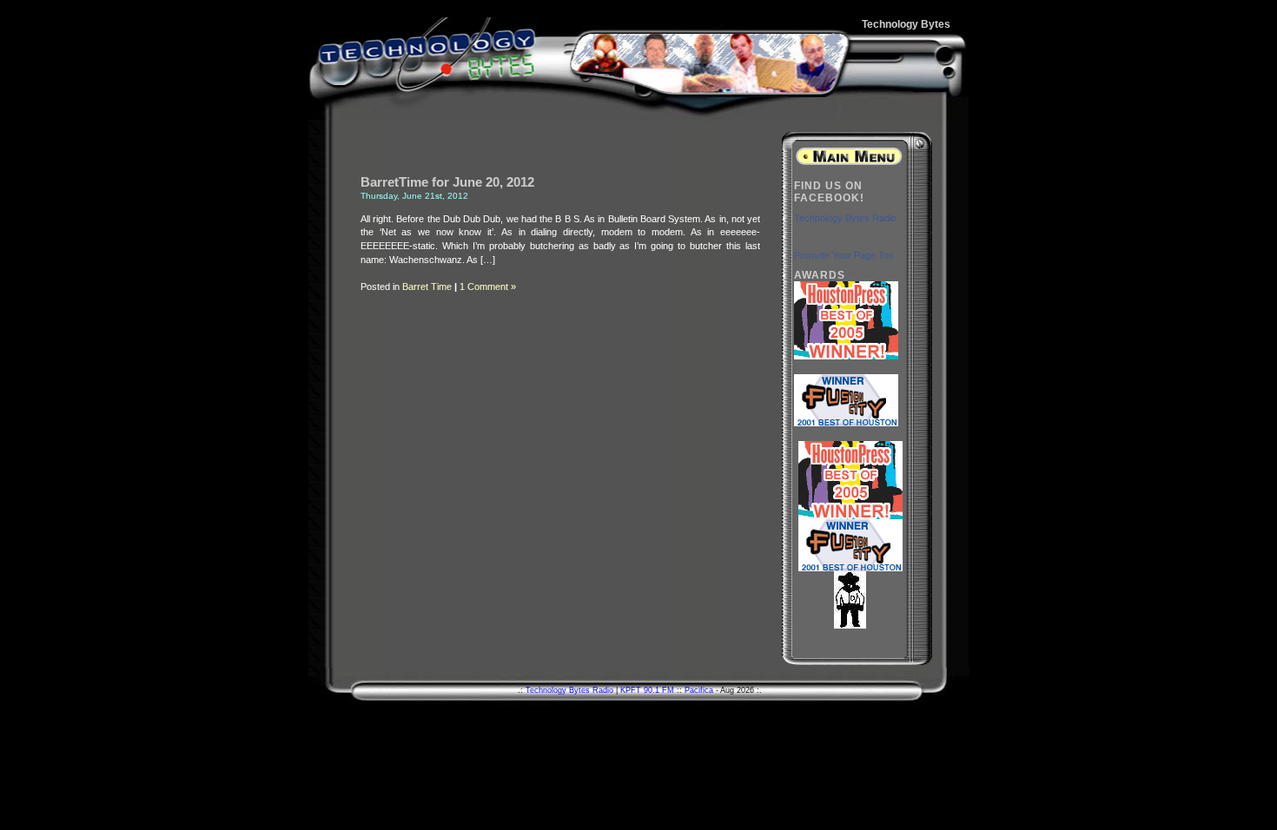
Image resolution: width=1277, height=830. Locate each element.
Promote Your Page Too (844, 255)
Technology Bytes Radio (845, 218)
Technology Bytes (906, 24)
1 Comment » (488, 286)
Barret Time (427, 286)
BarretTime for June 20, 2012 (447, 182)
